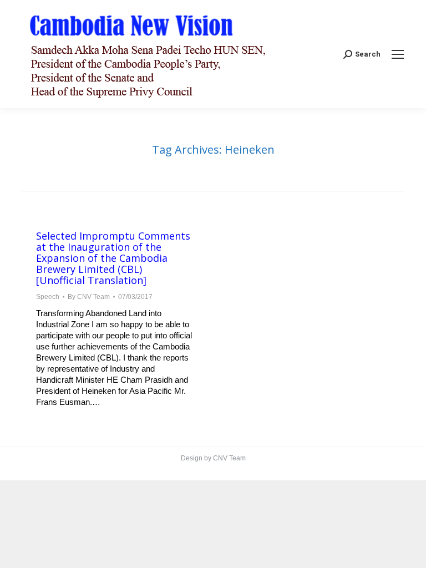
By (89, 297)
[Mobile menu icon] (398, 54)
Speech (47, 297)
